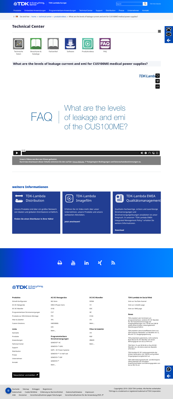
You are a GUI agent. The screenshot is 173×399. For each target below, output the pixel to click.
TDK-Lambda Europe (57, 3)
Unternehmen (133, 10)
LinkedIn (86, 262)
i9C (90, 312)
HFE (52, 327)
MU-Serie (54, 301)
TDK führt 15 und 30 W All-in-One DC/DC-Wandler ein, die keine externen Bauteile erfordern (142, 347)
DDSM (91, 301)
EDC (90, 309)
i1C (90, 305)
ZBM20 (91, 340)
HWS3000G (54, 323)
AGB (14, 395)
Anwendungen (17, 340)
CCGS (91, 316)
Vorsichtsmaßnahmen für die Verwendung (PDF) (83, 395)
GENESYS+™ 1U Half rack (59, 354)
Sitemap (26, 389)
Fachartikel (53, 51)
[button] (169, 34)
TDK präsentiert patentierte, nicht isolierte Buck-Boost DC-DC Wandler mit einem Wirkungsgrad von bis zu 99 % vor (143, 339)
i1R (90, 333)
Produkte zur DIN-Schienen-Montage (25, 316)
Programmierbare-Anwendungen (62, 10)
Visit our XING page (135, 309)
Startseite (15, 333)
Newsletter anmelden (24, 375)
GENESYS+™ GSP (56, 357)
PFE (52, 316)
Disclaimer (23, 395)
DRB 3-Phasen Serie (58, 305)
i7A (90, 320)
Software (70, 51)
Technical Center (85, 10)
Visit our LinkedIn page (136, 305)
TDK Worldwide (155, 4)
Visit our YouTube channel (137, 301)
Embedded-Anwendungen (35, 10)
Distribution (110, 10)
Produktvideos (88, 51)
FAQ (105, 51)
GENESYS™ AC (56, 342)
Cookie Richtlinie (31, 392)
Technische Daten (18, 52)
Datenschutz (17, 392)
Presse (121, 10)
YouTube (73, 262)
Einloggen (36, 389)
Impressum (89, 392)
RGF (90, 336)
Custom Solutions (18, 323)
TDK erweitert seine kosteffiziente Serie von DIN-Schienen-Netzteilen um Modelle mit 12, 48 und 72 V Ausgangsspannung (143, 332)
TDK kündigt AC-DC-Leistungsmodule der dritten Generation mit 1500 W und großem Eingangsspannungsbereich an (143, 354)
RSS (113, 262)
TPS (52, 320)
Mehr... (53, 330)
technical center (45, 16)
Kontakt (145, 10)
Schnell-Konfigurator (19, 301)
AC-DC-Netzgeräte (18, 305)
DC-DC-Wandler (17, 309)
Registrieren (47, 389)
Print (59, 262)
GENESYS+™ (55, 361)
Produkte (17, 10)
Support (99, 10)
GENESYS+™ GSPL (57, 346)
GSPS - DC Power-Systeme (60, 350)
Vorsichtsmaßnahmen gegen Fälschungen (46, 395)
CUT (52, 312)
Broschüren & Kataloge (35, 52)
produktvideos (60, 16)
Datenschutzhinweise (74, 392)
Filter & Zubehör (18, 320)
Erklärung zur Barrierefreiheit (51, 392)
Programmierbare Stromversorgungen (26, 312)
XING (100, 262)
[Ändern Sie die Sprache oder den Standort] (18, 16)
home (33, 16)
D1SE (52, 309)
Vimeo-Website (78, 162)
